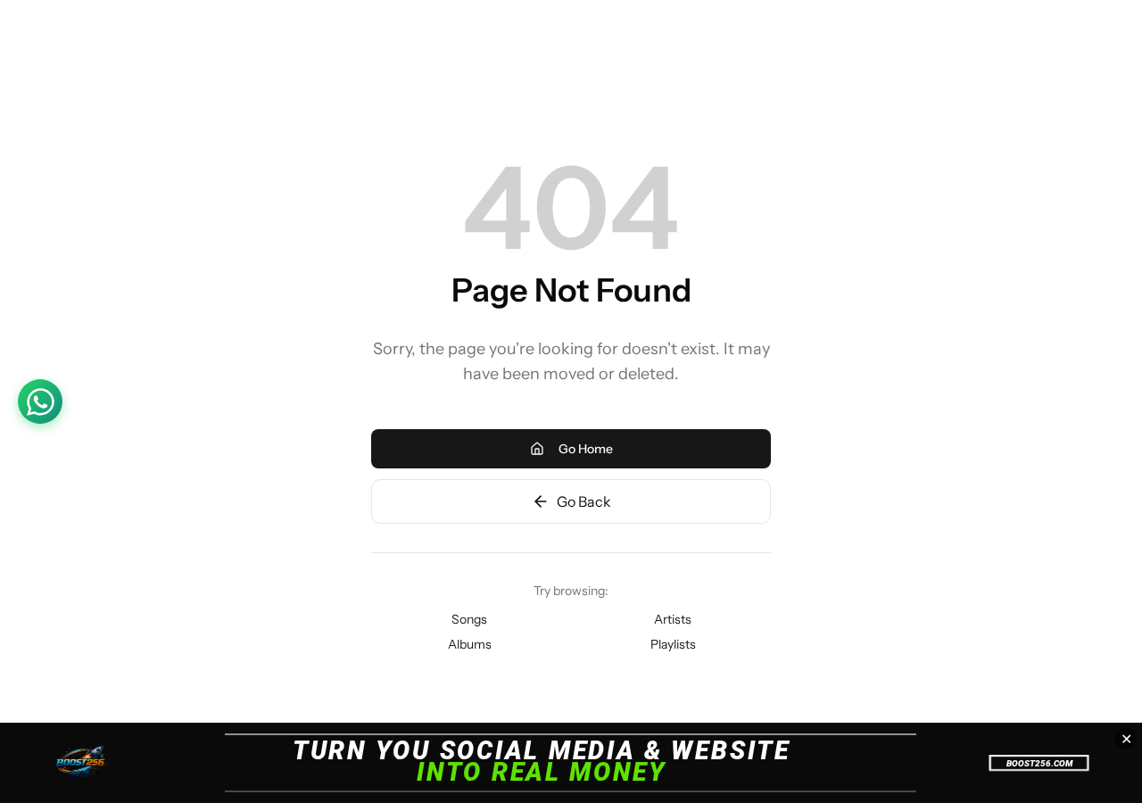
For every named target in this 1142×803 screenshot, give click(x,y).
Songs (469, 619)
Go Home (586, 449)
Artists (672, 619)
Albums (470, 644)
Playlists (673, 644)
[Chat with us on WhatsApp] (40, 401)
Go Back (584, 501)
